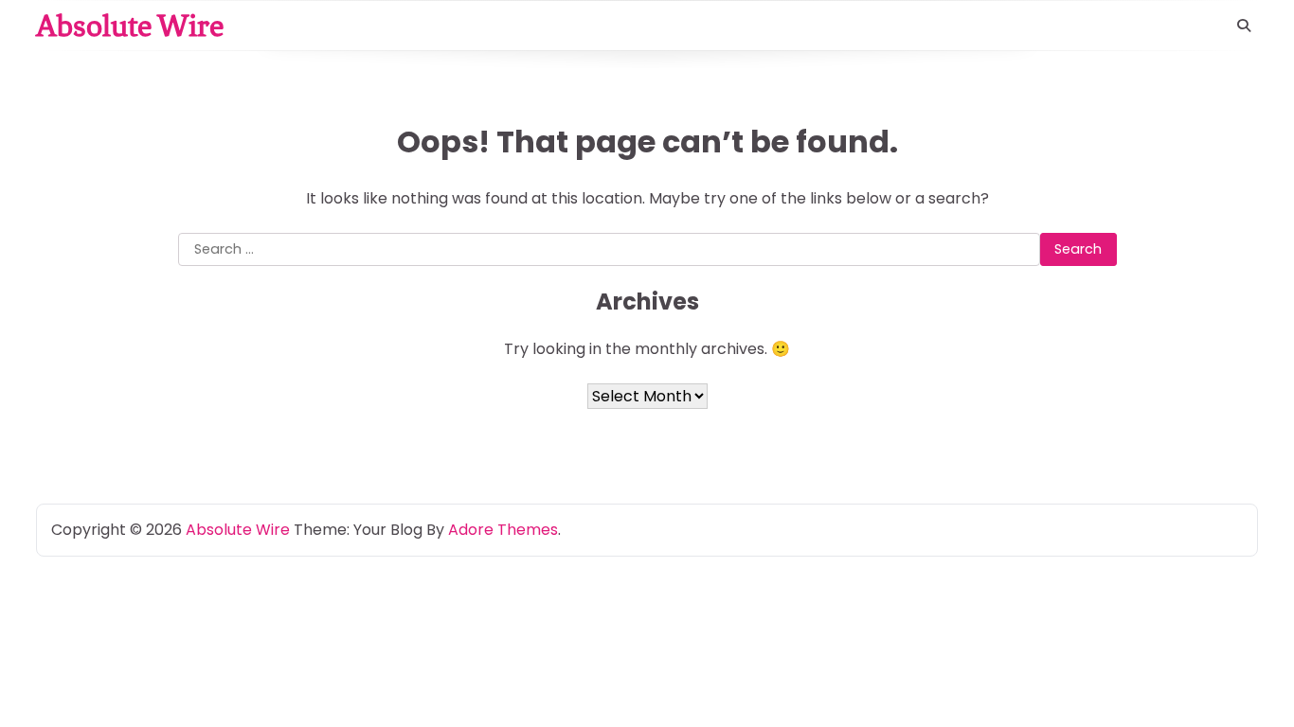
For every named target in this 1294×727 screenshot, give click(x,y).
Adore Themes (503, 530)
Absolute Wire (130, 26)
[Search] (1244, 25)
